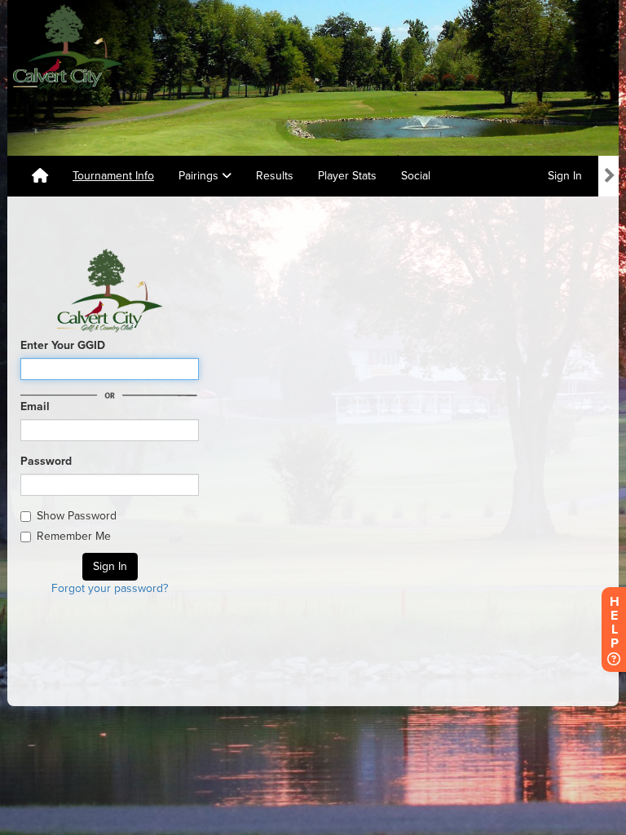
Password (46, 461)
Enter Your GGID (62, 345)
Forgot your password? (109, 588)
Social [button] (415, 176)
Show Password (77, 516)
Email (35, 406)
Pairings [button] (200, 176)
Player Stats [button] (347, 176)
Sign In (565, 176)
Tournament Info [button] (113, 176)
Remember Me (74, 536)
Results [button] (274, 176)
